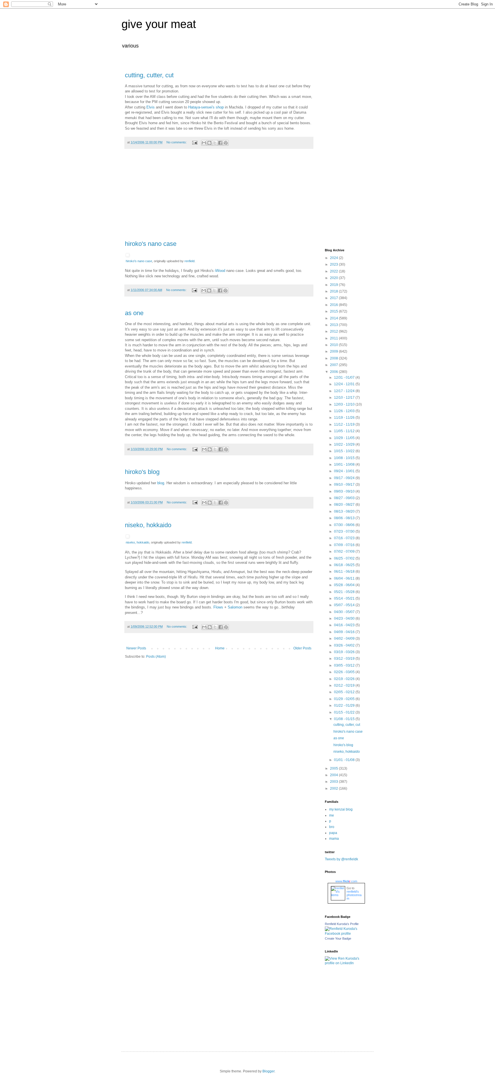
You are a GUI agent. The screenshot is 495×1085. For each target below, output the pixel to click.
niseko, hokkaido (148, 525)
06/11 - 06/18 (344, 572)
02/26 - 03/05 (344, 672)
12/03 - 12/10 (344, 404)
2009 (334, 351)
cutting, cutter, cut (149, 75)
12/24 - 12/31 (344, 384)
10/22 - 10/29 (344, 444)
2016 (334, 305)
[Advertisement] (219, 197)
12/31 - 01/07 (344, 377)
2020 (334, 278)
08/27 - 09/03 (344, 498)
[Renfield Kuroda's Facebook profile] (345, 934)
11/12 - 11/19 (344, 424)
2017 (334, 298)
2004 (334, 775)
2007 (334, 365)
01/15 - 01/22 (344, 712)
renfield (189, 261)
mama (334, 839)
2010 (334, 345)
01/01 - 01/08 (344, 760)
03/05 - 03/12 (344, 665)
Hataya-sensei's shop (206, 107)
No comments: (177, 142)
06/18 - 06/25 (344, 565)
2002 (334, 788)
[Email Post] (194, 142)
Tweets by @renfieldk (341, 859)
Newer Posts (136, 648)
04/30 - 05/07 (344, 612)
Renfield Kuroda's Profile (342, 924)
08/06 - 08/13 (344, 518)
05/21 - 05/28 (344, 592)
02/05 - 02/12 (344, 692)
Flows (218, 607)
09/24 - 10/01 (344, 471)
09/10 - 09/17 (344, 485)
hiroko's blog (142, 471)
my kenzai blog (341, 809)
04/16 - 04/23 (344, 625)
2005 (334, 768)
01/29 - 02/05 (344, 699)
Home (220, 648)
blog (160, 483)
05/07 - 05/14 (344, 605)
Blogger (268, 1071)
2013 (334, 325)
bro (331, 827)
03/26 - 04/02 (344, 645)
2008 (334, 358)
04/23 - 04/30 (344, 618)
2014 (334, 318)
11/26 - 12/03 (344, 411)
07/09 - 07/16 (344, 545)
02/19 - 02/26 (344, 679)
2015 (334, 311)
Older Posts (302, 648)
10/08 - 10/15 (344, 458)
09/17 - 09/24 (344, 478)
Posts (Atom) (156, 657)
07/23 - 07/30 (344, 531)
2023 (334, 264)
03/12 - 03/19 (344, 659)
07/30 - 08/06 (344, 525)
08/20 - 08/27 (344, 505)
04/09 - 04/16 (344, 632)
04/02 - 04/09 (344, 639)
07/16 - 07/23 (344, 538)
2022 (334, 271)
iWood (220, 270)
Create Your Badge (338, 938)
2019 (334, 285)
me (331, 815)
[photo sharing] (127, 255)
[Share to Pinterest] (226, 143)
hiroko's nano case (150, 243)
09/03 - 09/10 (344, 491)
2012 (334, 331)
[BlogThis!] (209, 143)
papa (333, 833)
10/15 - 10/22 (344, 451)
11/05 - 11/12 (344, 431)
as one (134, 313)
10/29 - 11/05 (344, 438)
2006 (334, 372)
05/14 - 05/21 (344, 598)
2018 (334, 291)
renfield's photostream (354, 895)
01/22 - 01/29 (344, 705)
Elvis (150, 107)
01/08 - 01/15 (344, 719)
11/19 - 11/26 (344, 418)
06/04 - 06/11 (344, 578)
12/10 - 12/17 (344, 398)
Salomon (235, 607)
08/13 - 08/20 (344, 511)
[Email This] (204, 143)
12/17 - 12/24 (344, 391)
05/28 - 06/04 (344, 585)
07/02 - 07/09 (344, 552)
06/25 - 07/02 (344, 558)
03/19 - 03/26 (344, 652)
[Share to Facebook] (220, 143)
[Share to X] (215, 143)
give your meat (158, 24)
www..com (346, 881)
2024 (334, 258)
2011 (334, 338)
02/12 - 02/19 (344, 685)
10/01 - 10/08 (344, 465)
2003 (334, 782)
